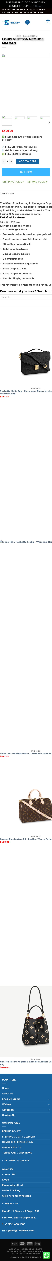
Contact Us (8, 1115)
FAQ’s (5, 1179)
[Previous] (6, 84)
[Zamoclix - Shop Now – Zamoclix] (11, 22)
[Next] (45, 84)
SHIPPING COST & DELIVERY (18, 1136)
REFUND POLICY (11, 1131)
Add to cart (27, 161)
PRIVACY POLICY (12, 1147)
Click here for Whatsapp (16, 1196)
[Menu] (27, 22)
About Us (7, 1093)
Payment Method (12, 1185)
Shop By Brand (11, 1099)
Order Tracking (11, 1190)
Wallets (6, 1104)
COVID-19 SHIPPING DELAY (17, 1142)
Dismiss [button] (39, 6)
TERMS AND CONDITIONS (17, 1152)
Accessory (8, 1109)
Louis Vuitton (30, 36)
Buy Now (26, 172)
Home (18, 36)
